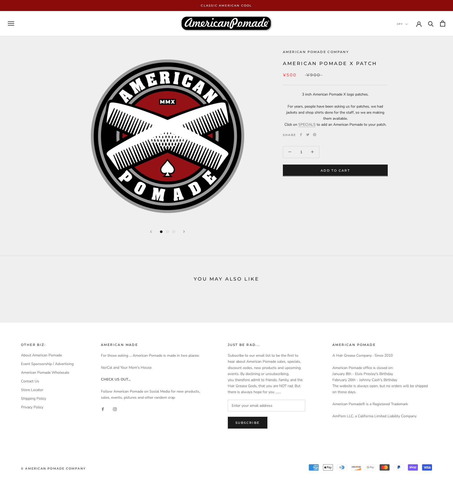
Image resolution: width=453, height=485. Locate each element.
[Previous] (151, 231)
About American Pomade (41, 355)
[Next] (184, 231)
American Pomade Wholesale (45, 372)
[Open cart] (442, 23)
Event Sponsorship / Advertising (47, 363)
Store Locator (32, 389)
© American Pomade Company (53, 468)
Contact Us (30, 381)
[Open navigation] (11, 23)
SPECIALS (307, 124)
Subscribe (247, 423)
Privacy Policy (32, 407)
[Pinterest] (314, 134)
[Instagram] (115, 409)
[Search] (431, 23)
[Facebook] (301, 134)
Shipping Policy (33, 398)
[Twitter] (307, 134)
